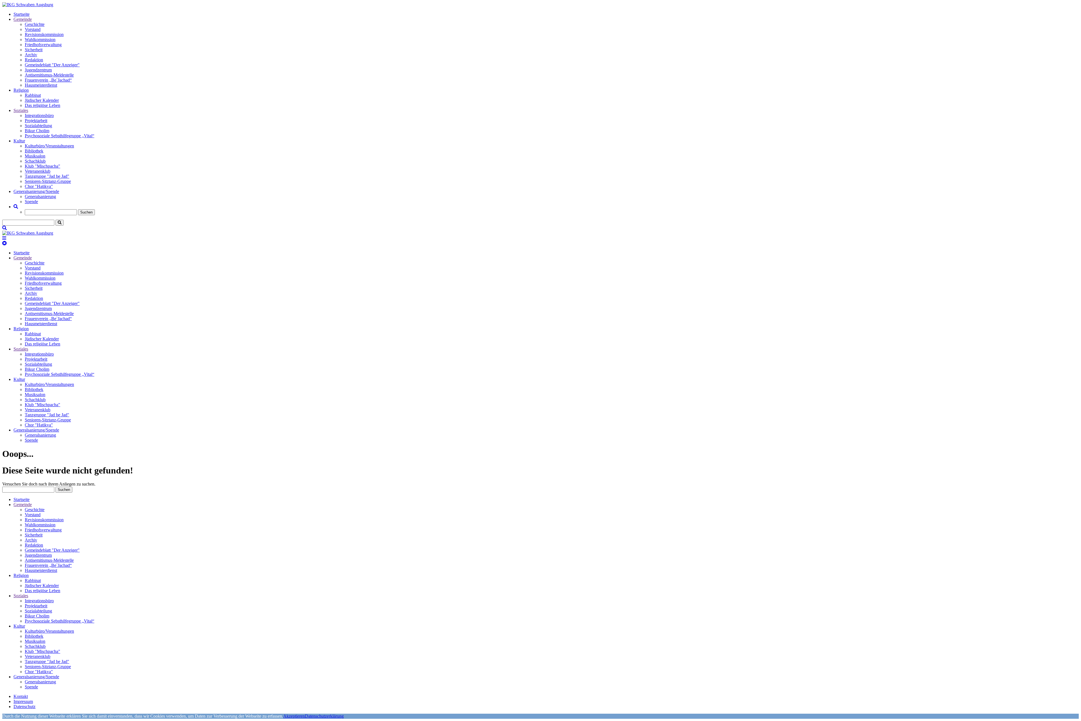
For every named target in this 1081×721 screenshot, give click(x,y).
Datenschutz (24, 706)
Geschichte (34, 24)
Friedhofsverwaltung (43, 44)
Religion (21, 90)
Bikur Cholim (37, 130)
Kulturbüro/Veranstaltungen (49, 145)
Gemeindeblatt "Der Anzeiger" (52, 64)
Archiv (31, 54)
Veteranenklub (37, 171)
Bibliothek (34, 151)
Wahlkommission (40, 39)
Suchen (86, 212)
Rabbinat (33, 95)
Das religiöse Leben (42, 105)
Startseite (22, 14)
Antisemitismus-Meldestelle (49, 75)
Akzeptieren (294, 716)
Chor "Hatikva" (39, 186)
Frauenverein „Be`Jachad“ (48, 80)
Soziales (21, 110)
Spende (31, 201)
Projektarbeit (36, 120)
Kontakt (21, 696)
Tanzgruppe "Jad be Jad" (47, 176)
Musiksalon (35, 156)
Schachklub (35, 161)
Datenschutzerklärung (324, 716)
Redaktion (34, 59)
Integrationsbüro (39, 115)
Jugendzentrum (38, 70)
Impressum (23, 701)
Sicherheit (34, 49)
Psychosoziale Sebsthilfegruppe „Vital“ (59, 135)
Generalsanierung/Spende (36, 191)
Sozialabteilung (38, 125)
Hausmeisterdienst (41, 85)
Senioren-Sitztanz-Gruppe (48, 181)
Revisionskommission (44, 34)
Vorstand (33, 29)
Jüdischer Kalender (42, 100)
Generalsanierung (40, 196)
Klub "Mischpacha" (42, 166)
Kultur (19, 140)
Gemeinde (23, 19)
